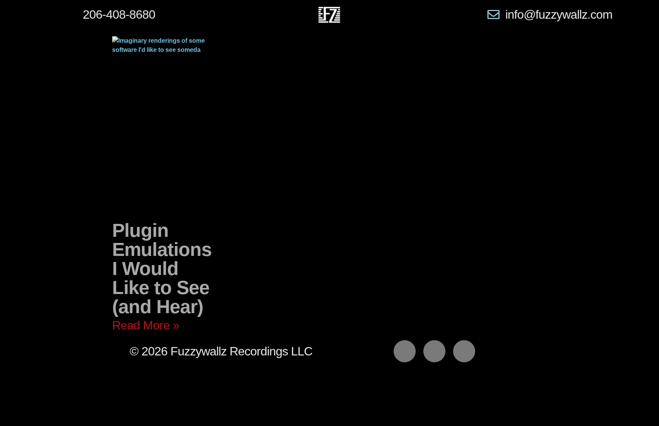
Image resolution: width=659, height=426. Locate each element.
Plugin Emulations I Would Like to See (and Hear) (162, 268)
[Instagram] (434, 351)
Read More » (145, 325)
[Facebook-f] (405, 351)
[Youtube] (464, 351)
